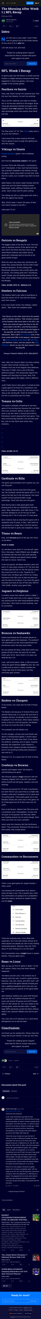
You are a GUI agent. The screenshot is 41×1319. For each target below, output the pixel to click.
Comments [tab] (6, 1091)
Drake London (11, 340)
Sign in (37, 3)
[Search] (37, 1210)
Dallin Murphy (9, 1238)
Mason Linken (9, 1230)
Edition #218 (6, 1260)
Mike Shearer (18, 1230)
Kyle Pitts (34, 340)
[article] (20, 1232)
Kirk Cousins (26, 335)
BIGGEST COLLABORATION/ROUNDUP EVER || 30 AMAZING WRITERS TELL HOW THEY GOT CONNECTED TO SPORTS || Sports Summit (15, 1217)
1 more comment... (7, 1200)
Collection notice (28, 1310)
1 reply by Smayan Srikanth (16, 1191)
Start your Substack (16, 1313)
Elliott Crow (10, 1243)
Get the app (28, 1313)
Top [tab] (4, 1210)
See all (5, 1286)
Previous (7, 1074)
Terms (21, 1310)
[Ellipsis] (38, 1108)
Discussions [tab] (16, 1210)
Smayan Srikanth (11, 19)
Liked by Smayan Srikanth (14, 1111)
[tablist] (10, 1091)
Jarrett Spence (13, 1242)
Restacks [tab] (14, 1091)
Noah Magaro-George (16, 1247)
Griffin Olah (18, 1238)
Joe (22, 1226)
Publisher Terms (27, 1307)
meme (25, 131)
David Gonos (18, 1232)
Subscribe (30, 3)
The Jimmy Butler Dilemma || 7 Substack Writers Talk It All (14, 1256)
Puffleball (10, 1232)
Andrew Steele (15, 1236)
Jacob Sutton (18, 1228)
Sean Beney (22, 1242)
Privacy (16, 1310)
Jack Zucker (10, 1228)
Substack (12, 1317)
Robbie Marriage (8, 154)
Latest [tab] (9, 1210)
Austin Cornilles (11, 1240)
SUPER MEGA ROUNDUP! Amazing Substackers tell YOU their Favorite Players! (14, 1271)
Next (34, 1074)
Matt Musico (11, 1234)
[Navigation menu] (3, 3)
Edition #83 (5, 1276)
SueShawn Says (12, 1245)
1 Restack (16, 1060)
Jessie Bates (23, 340)
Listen (37, 21)
